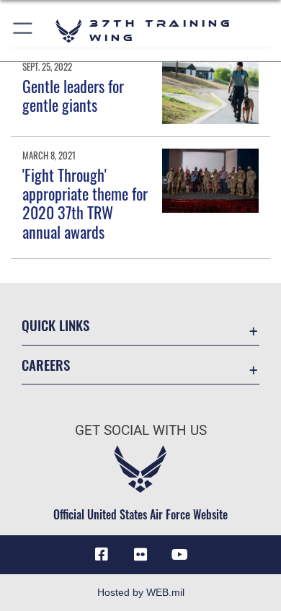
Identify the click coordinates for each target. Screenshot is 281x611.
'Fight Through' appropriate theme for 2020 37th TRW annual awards (85, 203)
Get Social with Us (141, 430)
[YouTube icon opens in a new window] (179, 555)
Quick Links (55, 325)
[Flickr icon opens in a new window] (140, 555)
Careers (46, 364)
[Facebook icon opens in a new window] (101, 555)
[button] (23, 30)
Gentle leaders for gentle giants (73, 95)
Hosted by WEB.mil (140, 592)
